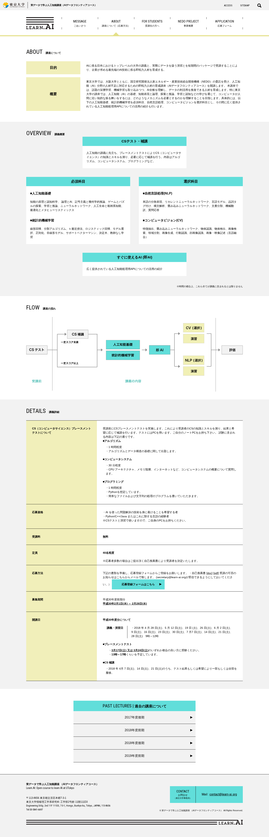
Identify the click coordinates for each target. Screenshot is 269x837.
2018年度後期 (134, 743)
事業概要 (188, 23)
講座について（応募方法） (116, 23)
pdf (216, 573)
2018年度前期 (134, 730)
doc (209, 573)
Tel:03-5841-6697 (34, 809)
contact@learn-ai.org (223, 794)
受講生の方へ (152, 23)
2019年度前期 (134, 755)
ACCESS (228, 5)
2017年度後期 (134, 717)
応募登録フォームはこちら (138, 584)
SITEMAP (245, 5)
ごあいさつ (79, 23)
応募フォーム (224, 23)
